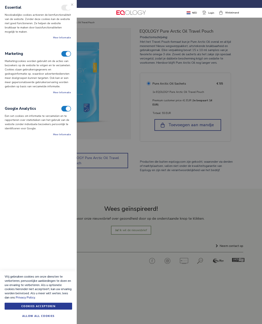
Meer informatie (62, 37)
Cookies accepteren (38, 306)
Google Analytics (66, 108)
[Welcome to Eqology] (131, 12)
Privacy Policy (25, 297)
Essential (66, 7)
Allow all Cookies (38, 316)
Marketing (66, 54)
